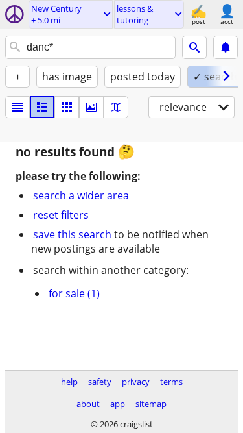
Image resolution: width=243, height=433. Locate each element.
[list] (17, 107)
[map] (116, 107)
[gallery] (91, 107)
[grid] (66, 107)
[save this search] (225, 47)
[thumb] (42, 107)
